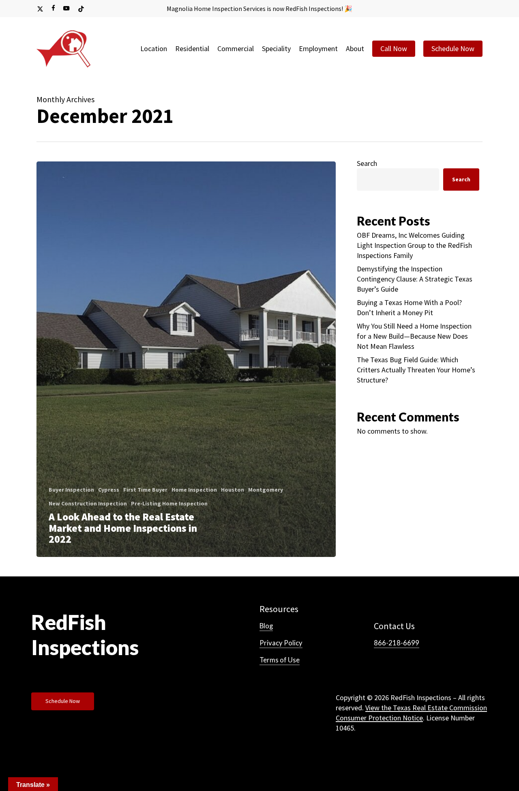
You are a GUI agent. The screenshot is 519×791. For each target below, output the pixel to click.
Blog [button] (266, 626)
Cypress (108, 489)
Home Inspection (194, 489)
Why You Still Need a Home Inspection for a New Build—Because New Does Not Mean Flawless (414, 336)
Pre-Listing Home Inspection (169, 503)
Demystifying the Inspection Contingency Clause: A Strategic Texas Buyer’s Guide (414, 279)
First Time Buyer (145, 489)
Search (367, 163)
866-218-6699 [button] (396, 643)
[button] (62, 701)
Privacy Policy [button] (281, 643)
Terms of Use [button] (280, 660)
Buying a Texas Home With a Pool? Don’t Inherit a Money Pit (409, 307)
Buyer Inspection (71, 489)
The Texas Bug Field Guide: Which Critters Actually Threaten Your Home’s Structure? (416, 370)
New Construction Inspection (88, 503)
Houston (232, 489)
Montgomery (265, 489)
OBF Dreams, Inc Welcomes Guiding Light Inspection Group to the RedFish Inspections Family (414, 245)
